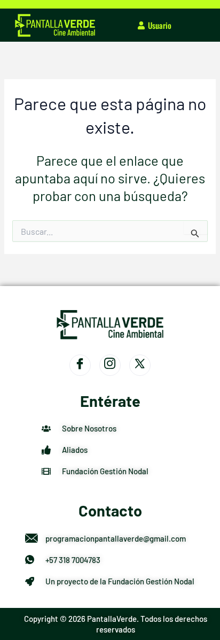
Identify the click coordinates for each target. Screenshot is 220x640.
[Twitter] (140, 365)
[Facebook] (80, 365)
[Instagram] (110, 365)
